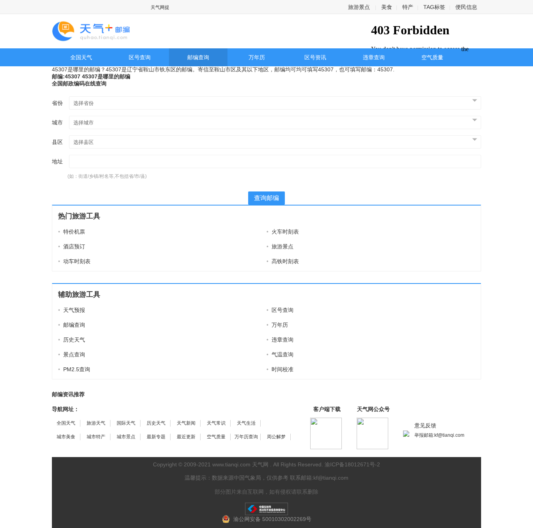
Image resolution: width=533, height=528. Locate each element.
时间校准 (279, 369)
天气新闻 (186, 423)
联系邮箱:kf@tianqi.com (319, 478)
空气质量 (432, 57)
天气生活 (246, 423)
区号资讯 (315, 57)
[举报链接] (266, 509)
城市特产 (96, 436)
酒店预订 (71, 246)
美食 (386, 7)
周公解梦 (276, 436)
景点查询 (71, 354)
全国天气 (81, 57)
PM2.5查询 (74, 369)
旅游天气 (96, 423)
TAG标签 (434, 7)
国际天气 (126, 423)
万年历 (257, 57)
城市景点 (126, 436)
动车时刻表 (74, 261)
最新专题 (156, 436)
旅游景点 (359, 7)
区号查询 (140, 57)
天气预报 (71, 310)
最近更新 (186, 436)
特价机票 (71, 232)
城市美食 (66, 436)
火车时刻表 (282, 232)
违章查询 (374, 57)
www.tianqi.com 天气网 (240, 464)
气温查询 (279, 354)
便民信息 (466, 7)
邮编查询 (198, 57)
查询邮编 (266, 198)
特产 (407, 7)
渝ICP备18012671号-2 (352, 464)
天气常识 (216, 423)
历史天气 (71, 340)
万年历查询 (246, 436)
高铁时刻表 (282, 261)
